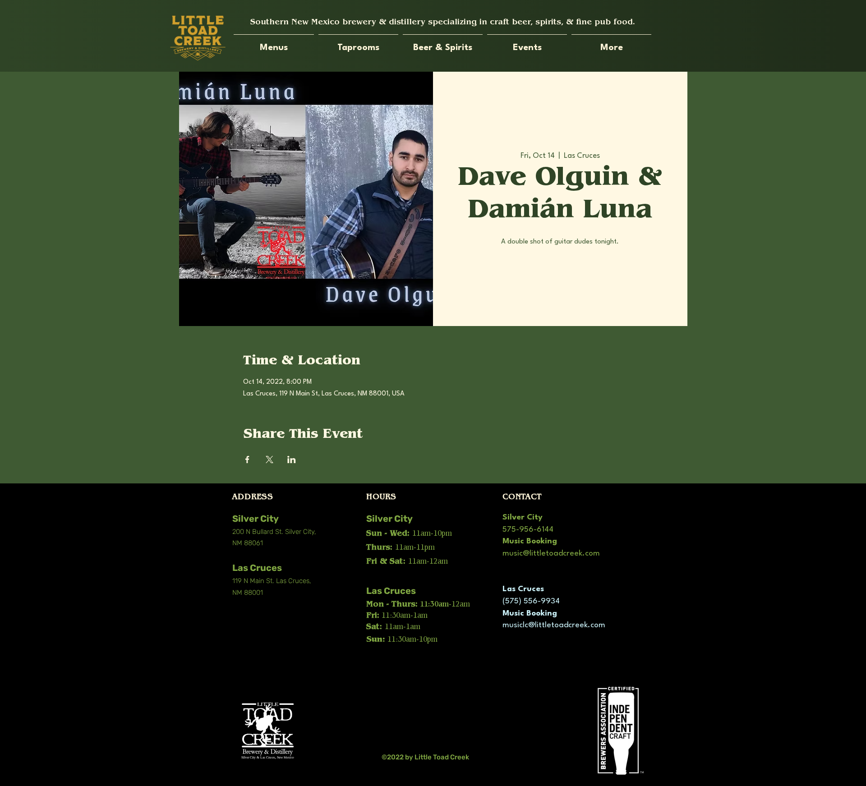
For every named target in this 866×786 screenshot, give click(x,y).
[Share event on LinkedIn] (291, 459)
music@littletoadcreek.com (551, 553)
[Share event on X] (269, 459)
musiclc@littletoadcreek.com (553, 625)
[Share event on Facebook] (247, 459)
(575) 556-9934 (531, 601)
